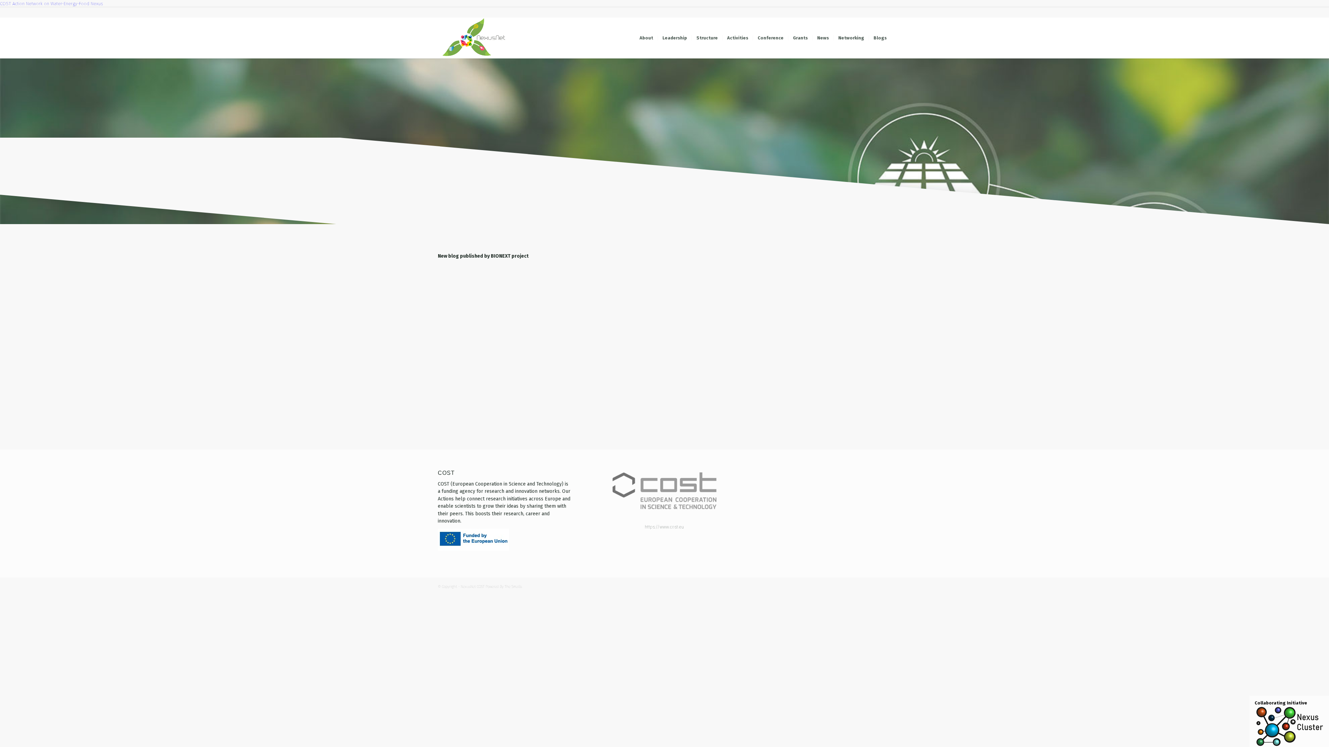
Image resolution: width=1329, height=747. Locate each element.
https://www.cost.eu (664, 526)
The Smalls (513, 586)
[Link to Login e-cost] (886, 12)
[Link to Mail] (875, 12)
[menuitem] (646, 38)
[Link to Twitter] (844, 12)
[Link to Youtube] (834, 12)
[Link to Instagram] (865, 12)
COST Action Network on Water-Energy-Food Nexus (51, 3)
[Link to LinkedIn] (855, 12)
